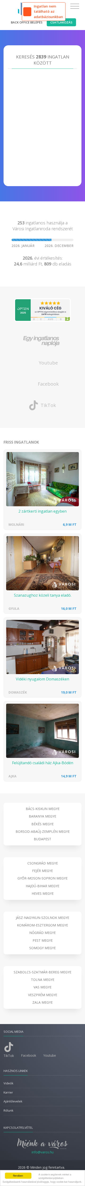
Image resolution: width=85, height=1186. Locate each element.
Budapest (42, 839)
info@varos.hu (43, 1152)
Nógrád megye (42, 932)
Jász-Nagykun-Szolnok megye (42, 917)
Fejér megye (42, 870)
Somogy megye (42, 948)
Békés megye (42, 824)
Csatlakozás (61, 22)
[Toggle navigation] (74, 6)
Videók (8, 1083)
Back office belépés (26, 22)
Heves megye (43, 893)
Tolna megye (42, 979)
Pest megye (43, 940)
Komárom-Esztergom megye (42, 925)
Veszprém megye (42, 995)
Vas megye (42, 987)
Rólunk (8, 1111)
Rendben (18, 1175)
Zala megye (42, 1002)
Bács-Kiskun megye (43, 808)
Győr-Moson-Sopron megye (42, 878)
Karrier (8, 1092)
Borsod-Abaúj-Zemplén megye (43, 831)
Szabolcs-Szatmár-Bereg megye (42, 972)
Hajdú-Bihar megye (42, 886)
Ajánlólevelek (13, 1101)
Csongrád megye (42, 863)
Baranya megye (42, 816)
